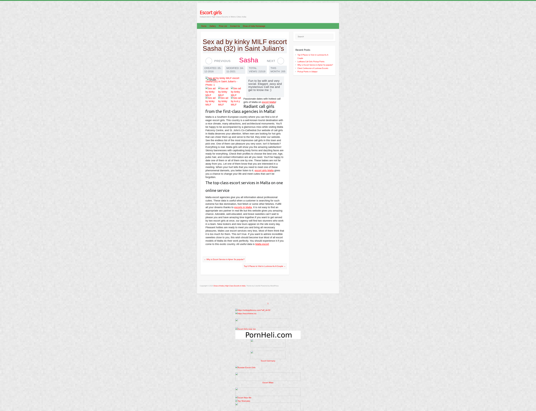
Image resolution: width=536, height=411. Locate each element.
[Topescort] (268, 389)
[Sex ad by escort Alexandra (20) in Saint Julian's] (208, 61)
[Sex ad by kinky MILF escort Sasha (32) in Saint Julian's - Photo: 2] (211, 91)
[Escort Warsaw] (268, 404)
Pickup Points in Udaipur (307, 72)
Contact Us (235, 26)
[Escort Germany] (268, 355)
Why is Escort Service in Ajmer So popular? (224, 259)
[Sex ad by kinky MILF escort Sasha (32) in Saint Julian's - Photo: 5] (211, 100)
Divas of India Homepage (254, 26)
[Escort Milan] (268, 374)
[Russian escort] (245, 367)
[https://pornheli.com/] (262, 320)
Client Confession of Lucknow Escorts (312, 68)
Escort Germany (268, 361)
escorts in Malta (243, 207)
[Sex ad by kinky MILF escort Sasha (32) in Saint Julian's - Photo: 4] (237, 91)
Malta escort (262, 244)
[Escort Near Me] (243, 397)
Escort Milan (268, 382)
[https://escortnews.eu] (245, 313)
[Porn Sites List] (268, 332)
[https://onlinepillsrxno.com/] (252, 310)
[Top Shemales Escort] (242, 401)
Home (203, 26)
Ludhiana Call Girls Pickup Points (311, 62)
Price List (223, 26)
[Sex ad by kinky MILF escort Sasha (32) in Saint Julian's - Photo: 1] (224, 81)
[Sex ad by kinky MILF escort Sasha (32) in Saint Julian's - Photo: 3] (224, 91)
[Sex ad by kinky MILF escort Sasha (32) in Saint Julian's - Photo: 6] (224, 100)
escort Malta (269, 102)
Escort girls (211, 12)
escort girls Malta (264, 170)
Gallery (213, 26)
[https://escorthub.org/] (268, 343)
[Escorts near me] (245, 329)
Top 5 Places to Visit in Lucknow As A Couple (265, 266)
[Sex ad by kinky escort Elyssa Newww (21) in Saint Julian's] (280, 61)
